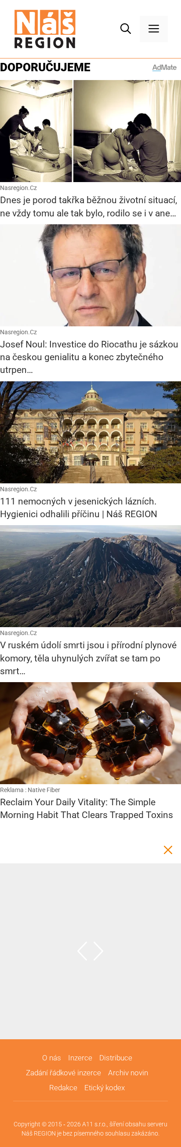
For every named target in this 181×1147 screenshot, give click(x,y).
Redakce (63, 1087)
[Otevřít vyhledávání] (126, 29)
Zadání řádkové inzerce (63, 1072)
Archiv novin (128, 1072)
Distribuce (115, 1057)
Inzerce (80, 1057)
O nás (51, 1057)
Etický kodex (104, 1087)
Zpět (168, 850)
